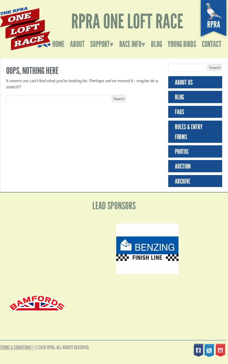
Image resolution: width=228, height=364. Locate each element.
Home (58, 44)
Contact (211, 44)
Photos (182, 152)
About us (184, 82)
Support (100, 44)
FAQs (179, 112)
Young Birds (182, 44)
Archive (182, 181)
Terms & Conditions (16, 347)
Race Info (130, 44)
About (77, 44)
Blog (156, 44)
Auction (182, 166)
